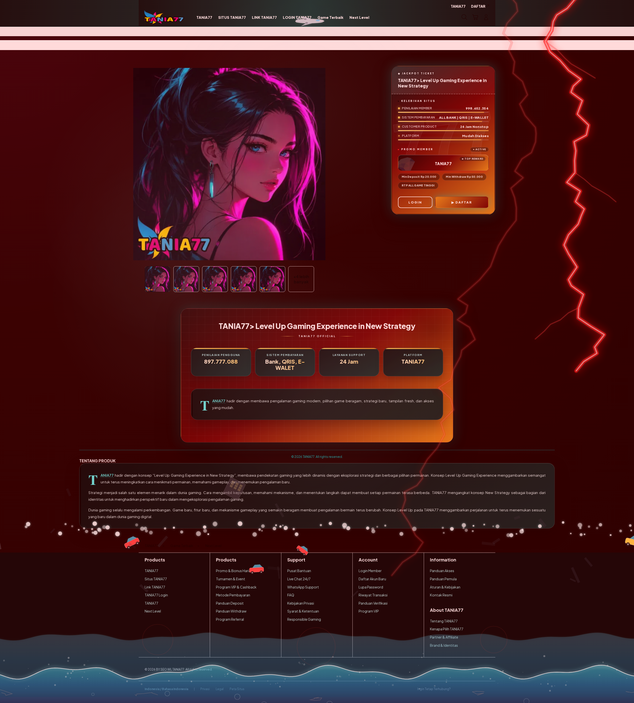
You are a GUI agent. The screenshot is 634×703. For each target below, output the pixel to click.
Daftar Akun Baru (372, 579)
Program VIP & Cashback (236, 587)
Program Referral (230, 619)
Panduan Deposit (230, 603)
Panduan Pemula (443, 579)
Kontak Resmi (441, 595)
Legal (220, 689)
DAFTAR (463, 202)
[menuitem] (204, 17)
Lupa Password (371, 587)
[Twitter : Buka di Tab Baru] (467, 689)
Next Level (153, 611)
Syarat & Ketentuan (303, 611)
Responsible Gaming (304, 619)
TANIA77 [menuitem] (458, 6)
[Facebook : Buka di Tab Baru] (457, 689)
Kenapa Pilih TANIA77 (446, 629)
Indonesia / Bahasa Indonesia (166, 689)
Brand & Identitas (444, 645)
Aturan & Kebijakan (445, 587)
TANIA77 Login (156, 595)
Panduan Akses (442, 570)
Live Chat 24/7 (299, 579)
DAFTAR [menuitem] (478, 6)
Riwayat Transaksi (373, 595)
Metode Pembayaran (233, 595)
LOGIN (415, 202)
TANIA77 (218, 400)
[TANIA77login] (164, 17)
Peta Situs (237, 689)
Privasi (205, 689)
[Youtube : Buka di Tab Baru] (486, 689)
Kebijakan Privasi (300, 603)
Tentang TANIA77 (444, 621)
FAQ (290, 595)
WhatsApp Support (303, 587)
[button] (475, 17)
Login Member (370, 570)
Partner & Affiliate (444, 637)
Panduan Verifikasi (373, 603)
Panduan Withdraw (231, 611)
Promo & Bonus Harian (234, 570)
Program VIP (369, 611)
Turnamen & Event (230, 579)
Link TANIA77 (155, 587)
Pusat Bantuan (299, 570)
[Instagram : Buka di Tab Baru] (477, 689)
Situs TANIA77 (156, 579)
